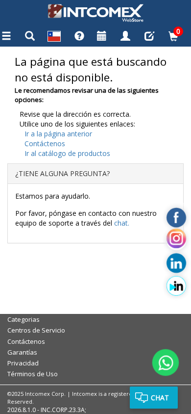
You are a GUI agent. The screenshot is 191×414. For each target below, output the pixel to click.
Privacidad (23, 363)
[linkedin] (176, 263)
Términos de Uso (32, 373)
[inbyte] (176, 286)
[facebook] (176, 218)
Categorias (23, 319)
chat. (121, 223)
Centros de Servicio (36, 330)
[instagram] (176, 240)
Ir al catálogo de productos (67, 153)
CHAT (160, 397)
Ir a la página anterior (58, 133)
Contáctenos (44, 143)
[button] (54, 37)
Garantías (22, 352)
